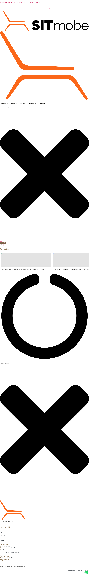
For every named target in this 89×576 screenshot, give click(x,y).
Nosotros (42, 103)
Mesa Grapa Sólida (7, 269)
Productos (3, 103)
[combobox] (44, 107)
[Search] (1, 240)
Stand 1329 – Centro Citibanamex (8, 8)
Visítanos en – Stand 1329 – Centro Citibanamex (20, 2)
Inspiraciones (32, 103)
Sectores (13, 103)
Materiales (22, 103)
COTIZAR (3, 242)
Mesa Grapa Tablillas (60, 269)
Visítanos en (41, 8)
